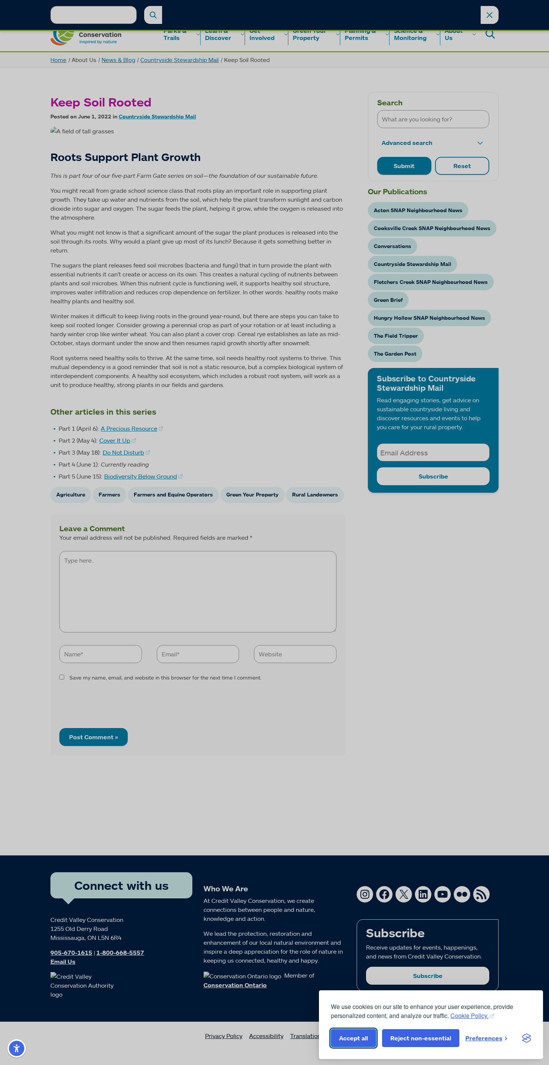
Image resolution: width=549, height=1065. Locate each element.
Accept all (353, 1038)
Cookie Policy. (469, 1015)
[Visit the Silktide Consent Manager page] (526, 1038)
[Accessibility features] (16, 1048)
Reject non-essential (420, 1038)
